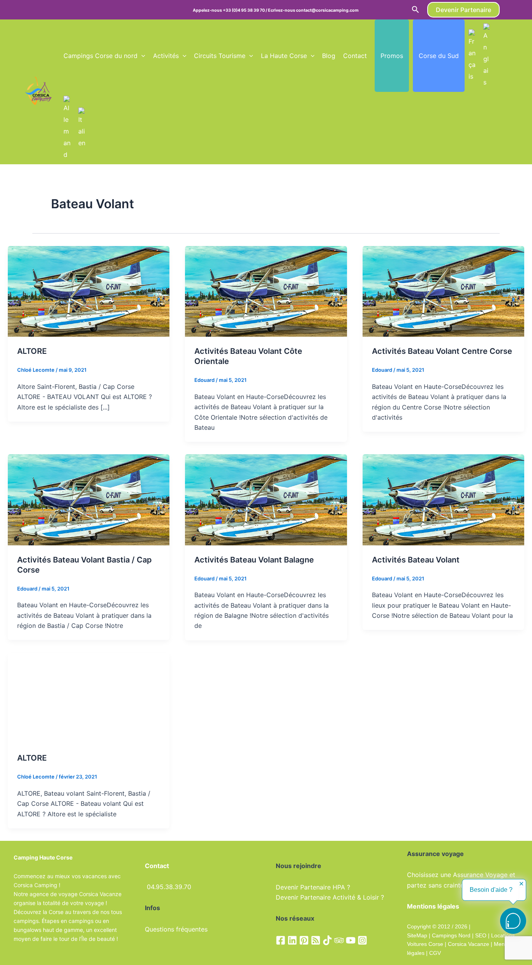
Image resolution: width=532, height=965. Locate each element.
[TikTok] (327, 940)
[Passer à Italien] (81, 128)
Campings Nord (451, 935)
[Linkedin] (292, 940)
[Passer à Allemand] (67, 128)
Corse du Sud (439, 56)
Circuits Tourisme (219, 56)
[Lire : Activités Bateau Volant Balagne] (266, 499)
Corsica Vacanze (468, 944)
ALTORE (32, 351)
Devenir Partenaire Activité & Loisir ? (330, 897)
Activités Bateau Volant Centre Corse (442, 351)
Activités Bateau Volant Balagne (254, 559)
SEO (480, 935)
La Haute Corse (284, 56)
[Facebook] (280, 940)
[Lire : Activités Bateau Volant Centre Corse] (443, 291)
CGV (435, 953)
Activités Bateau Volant (416, 559)
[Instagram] (362, 940)
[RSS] (316, 940)
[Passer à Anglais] (486, 55)
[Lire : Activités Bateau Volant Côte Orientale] (266, 291)
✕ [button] (521, 884)
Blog (328, 56)
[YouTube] (351, 940)
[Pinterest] (304, 940)
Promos (392, 56)
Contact (355, 56)
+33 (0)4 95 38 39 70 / (245, 10)
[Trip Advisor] (339, 940)
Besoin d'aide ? (491, 889)
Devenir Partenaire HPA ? (313, 887)
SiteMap (417, 935)
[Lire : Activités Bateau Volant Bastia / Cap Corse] (88, 499)
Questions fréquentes (176, 929)
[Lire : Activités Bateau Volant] (443, 499)
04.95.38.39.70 (169, 887)
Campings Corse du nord (100, 56)
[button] (415, 9)
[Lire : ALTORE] (88, 291)
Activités (166, 56)
